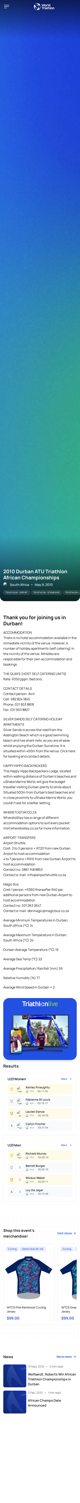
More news (64, 1357)
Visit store (64, 1233)
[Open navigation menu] (6, 6)
